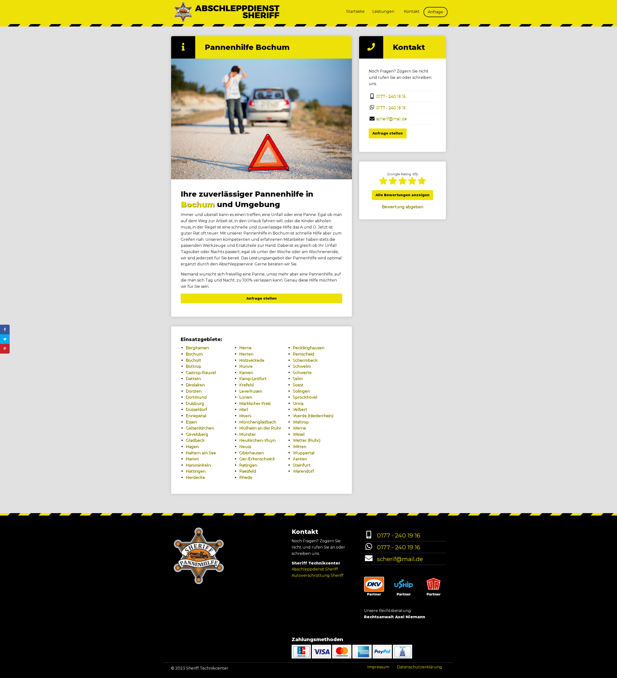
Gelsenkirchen (200, 428)
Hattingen (195, 471)
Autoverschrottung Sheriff (317, 575)
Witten (299, 446)
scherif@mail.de (391, 118)
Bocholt (193, 360)
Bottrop (193, 366)
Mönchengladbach (257, 422)
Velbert (300, 409)
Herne (245, 347)
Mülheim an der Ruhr (260, 428)
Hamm (192, 458)
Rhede (245, 477)
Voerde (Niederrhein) (313, 415)
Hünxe (245, 366)
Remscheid (303, 354)
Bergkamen (197, 347)
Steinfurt (301, 465)
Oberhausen (251, 452)
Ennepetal (196, 415)
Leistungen (383, 11)
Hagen (192, 446)
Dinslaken (195, 385)
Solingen (301, 391)
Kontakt (412, 11)
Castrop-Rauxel (201, 372)
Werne (299, 428)
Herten (246, 354)
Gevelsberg (197, 434)
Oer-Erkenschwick (257, 458)
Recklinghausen (308, 347)
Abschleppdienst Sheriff (315, 569)
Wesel (298, 434)
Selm (297, 378)
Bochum (198, 204)
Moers (245, 415)
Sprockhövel (305, 397)
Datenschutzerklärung (419, 667)
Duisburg (195, 403)
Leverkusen (250, 391)
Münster (247, 434)
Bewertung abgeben (402, 206)
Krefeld (246, 385)
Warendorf (303, 471)
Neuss (245, 446)
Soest (298, 385)
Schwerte (302, 372)
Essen (191, 422)
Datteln (193, 378)
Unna (298, 403)
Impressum (378, 667)
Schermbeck (305, 360)
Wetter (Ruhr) (306, 440)
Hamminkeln (198, 465)
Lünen (245, 397)
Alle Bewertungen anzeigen (402, 195)
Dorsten (193, 391)
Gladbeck (195, 440)
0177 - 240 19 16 (390, 96)
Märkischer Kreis (254, 403)
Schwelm (302, 366)
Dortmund (196, 397)
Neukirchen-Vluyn (257, 440)
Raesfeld (247, 471)
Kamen (246, 372)
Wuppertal (303, 452)
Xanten (300, 458)
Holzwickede (251, 360)
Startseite (355, 11)
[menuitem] (355, 12)
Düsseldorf (196, 409)
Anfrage (435, 12)
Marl (243, 409)
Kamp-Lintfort (252, 378)
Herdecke (195, 477)
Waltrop (300, 422)
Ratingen (248, 465)
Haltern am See (201, 452)
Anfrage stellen (261, 298)
